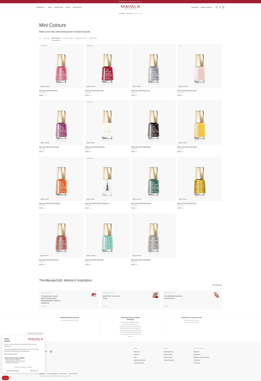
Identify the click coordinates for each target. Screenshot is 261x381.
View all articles (217, 285)
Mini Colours (56, 38)
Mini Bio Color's (67, 38)
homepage (121, 13)
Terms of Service (169, 360)
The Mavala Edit (139, 363)
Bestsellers (58, 7)
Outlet (67, 7)
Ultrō (69, 376)
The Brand (194, 7)
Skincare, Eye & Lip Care (201, 357)
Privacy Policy (168, 357)
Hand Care (197, 360)
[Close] (141, 1)
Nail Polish (130, 13)
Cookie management (52, 373)
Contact (136, 354)
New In (50, 7)
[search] (216, 7)
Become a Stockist (140, 360)
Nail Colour (197, 354)
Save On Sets (77, 7)
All (40, 38)
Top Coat (46, 38)
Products (40, 7)
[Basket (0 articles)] (223, 7)
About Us (137, 351)
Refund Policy (168, 354)
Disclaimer (42, 373)
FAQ (135, 357)
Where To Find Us (206, 7)
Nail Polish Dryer (81, 38)
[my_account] (220, 7)
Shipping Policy (168, 351)
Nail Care (196, 351)
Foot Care (197, 363)
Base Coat (93, 38)
